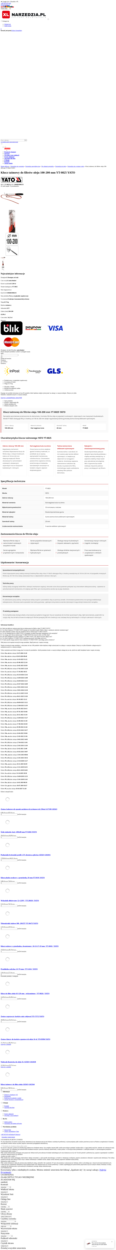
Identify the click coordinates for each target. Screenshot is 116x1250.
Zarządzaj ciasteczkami (8, 1137)
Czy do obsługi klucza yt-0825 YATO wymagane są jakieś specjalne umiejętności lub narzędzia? (29, 633)
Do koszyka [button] (22, 814)
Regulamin (7, 1096)
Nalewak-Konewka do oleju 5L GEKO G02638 (18, 1062)
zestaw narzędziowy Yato (11, 1131)
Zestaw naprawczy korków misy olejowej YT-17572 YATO (22, 1016)
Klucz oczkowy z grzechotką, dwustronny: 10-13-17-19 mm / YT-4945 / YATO (30, 946)
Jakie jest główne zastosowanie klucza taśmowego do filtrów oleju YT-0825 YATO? (26, 628)
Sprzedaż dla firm (9, 1107)
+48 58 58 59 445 (6, 3)
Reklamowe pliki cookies (8, 1161)
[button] (2, 7)
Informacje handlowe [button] (7, 625)
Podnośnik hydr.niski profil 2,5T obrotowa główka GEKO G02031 (26, 855)
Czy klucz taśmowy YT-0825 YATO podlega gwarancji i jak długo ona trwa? (24, 638)
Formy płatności (9, 1114)
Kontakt (6, 1106)
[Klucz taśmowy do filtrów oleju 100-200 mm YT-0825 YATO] (12, 209)
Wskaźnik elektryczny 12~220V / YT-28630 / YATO (20, 901)
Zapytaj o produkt (6, 398)
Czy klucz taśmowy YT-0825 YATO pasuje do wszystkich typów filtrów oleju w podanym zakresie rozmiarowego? (35, 630)
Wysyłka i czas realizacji (11, 1115)
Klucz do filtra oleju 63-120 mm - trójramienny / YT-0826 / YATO (25, 993)
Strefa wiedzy (8, 1122)
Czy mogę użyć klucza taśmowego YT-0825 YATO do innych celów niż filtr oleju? (26, 635)
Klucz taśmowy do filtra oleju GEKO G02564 (18, 1084)
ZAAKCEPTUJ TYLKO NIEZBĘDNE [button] (17, 1177)
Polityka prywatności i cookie (12, 1098)
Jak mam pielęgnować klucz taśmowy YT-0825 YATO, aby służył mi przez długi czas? (27, 636)
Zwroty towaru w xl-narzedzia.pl (13, 1099)
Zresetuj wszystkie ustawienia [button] (13, 1248)
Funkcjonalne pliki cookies (8, 1151)
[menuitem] (56, 148)
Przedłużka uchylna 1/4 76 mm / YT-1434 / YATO (19, 969)
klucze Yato (7, 1130)
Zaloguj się (7, 24)
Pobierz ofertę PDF (16, 398)
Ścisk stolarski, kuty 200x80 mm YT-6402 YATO (19, 832)
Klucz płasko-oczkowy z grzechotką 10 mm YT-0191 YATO (23, 878)
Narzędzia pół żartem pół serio (13, 1123)
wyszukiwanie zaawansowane (9, 142)
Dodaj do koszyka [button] (6, 358)
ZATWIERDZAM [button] (6, 1168)
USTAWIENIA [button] (7, 1175)
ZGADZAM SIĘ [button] (8, 1179)
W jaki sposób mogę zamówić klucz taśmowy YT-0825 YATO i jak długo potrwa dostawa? (28, 640)
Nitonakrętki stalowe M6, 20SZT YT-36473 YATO (19, 923)
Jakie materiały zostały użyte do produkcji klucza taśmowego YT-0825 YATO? (24, 631)
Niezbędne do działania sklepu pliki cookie (15, 1146)
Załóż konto (7, 26)
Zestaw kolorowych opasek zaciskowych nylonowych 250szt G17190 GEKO (29, 809)
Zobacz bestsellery (16, 30)
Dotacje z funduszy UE (11, 1094)
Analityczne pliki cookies (8, 1156)
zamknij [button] (4, 1182)
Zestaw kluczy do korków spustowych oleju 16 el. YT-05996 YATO (25, 1039)
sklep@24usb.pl (5, 5)
